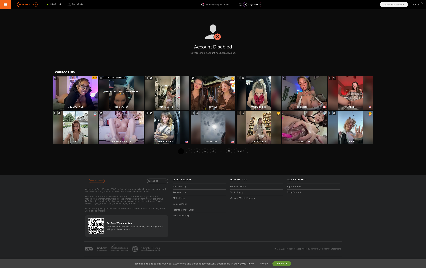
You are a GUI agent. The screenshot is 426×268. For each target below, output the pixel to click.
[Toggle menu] (5, 4)
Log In (416, 4)
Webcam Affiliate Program (242, 198)
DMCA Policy (179, 198)
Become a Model (238, 186)
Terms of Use (179, 192)
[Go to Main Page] (27, 4)
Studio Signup (236, 192)
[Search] (240, 4)
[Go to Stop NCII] (151, 249)
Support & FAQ (294, 186)
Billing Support (294, 192)
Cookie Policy (246, 263)
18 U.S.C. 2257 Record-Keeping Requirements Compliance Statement (307, 249)
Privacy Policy (179, 186)
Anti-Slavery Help (181, 216)
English (154, 181)
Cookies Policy (180, 204)
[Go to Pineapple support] (135, 249)
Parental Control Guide (183, 210)
